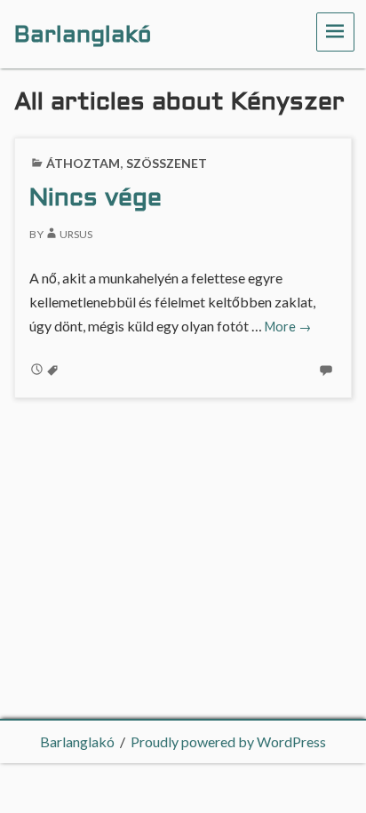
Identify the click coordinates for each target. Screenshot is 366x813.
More (288, 326)
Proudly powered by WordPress (228, 741)
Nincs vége (95, 199)
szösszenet (167, 163)
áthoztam (83, 163)
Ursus (76, 234)
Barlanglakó (77, 741)
